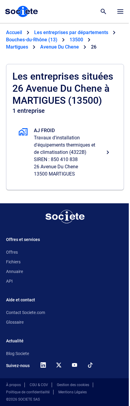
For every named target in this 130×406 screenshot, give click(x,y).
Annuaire (14, 271)
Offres (12, 252)
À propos (13, 385)
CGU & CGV (39, 385)
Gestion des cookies (73, 385)
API (9, 281)
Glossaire (15, 322)
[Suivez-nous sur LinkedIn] (43, 365)
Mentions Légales (72, 392)
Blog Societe (17, 353)
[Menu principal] (120, 11)
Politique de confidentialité (28, 392)
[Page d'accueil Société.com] (21, 11)
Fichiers (13, 261)
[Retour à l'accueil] (65, 216)
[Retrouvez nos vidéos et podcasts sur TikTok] (90, 365)
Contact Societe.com (25, 312)
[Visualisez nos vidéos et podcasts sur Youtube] (74, 365)
